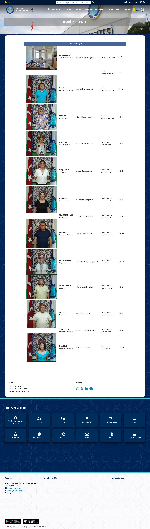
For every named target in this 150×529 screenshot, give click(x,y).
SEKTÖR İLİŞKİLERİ (123, 10)
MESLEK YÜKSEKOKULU (61, 10)
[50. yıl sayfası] (33, 9)
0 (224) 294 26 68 (14, 488)
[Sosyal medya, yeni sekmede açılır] (141, 2)
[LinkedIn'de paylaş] (86, 389)
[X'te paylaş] (82, 389)
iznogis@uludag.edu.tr (15, 491)
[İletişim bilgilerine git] (144, 2)
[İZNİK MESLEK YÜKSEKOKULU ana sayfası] (10, 10)
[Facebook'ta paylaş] (91, 389)
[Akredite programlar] (134, 10)
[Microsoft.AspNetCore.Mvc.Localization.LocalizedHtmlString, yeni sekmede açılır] (13, 521)
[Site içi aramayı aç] (93, 2)
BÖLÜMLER (77, 10)
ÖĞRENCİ (87, 10)
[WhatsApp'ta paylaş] (77, 389)
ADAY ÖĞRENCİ (99, 10)
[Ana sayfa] (49, 9)
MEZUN (110, 10)
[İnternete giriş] (138, 10)
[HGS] (142, 9)
